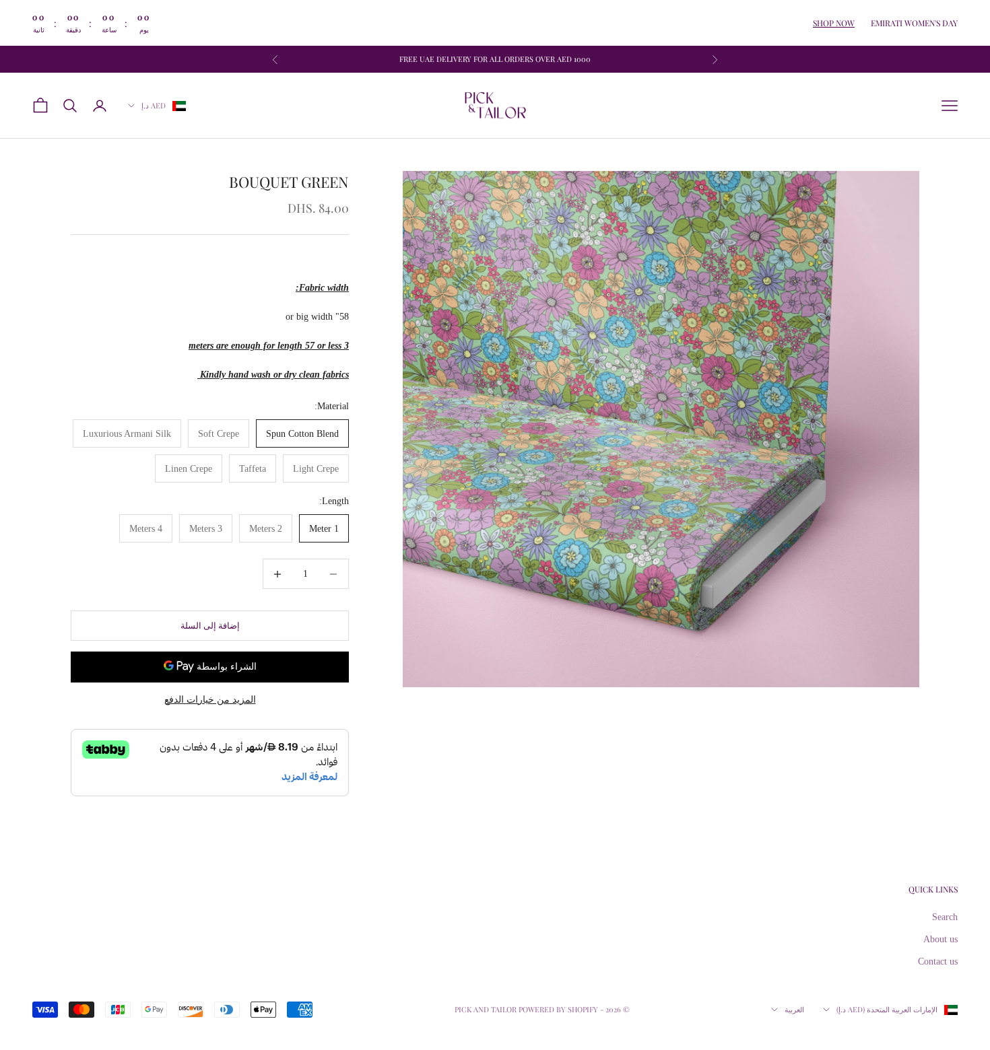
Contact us (938, 961)
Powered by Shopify (558, 1009)
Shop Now (834, 23)
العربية (794, 1009)
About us (940, 939)
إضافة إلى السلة (210, 626)
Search (945, 917)
